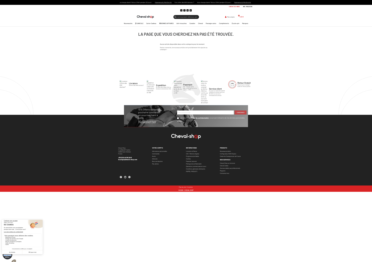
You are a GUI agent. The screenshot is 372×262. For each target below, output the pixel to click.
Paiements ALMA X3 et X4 (157, 2)
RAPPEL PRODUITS (191, 171)
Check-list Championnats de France (230, 156)
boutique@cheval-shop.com (127, 159)
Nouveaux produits (225, 151)
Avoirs (154, 156)
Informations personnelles (159, 151)
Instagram (130, 178)
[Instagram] (181, 10)
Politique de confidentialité (193, 164)
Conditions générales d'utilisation (195, 169)
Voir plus (179, 121)
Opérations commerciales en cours (196, 166)
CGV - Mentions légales (192, 154)
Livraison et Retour (191, 151)
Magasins (222, 171)
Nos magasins (247, 6)
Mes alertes (155, 164)
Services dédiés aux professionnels (230, 168)
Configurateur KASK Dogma (228, 154)
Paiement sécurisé (191, 161)
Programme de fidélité (192, 156)
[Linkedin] (187, 10)
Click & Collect (224, 165)
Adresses (155, 159)
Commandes (155, 154)
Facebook (122, 178)
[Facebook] (184, 10)
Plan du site (182, 187)
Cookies (188, 159)
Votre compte (157, 148)
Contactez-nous (234, 6)
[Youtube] (191, 10)
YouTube (126, 178)
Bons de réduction (157, 161)
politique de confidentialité (199, 118)
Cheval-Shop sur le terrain (227, 163)
